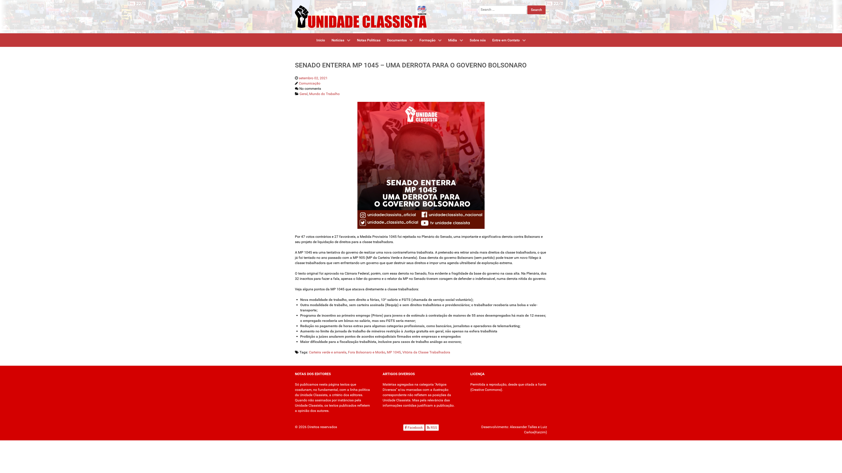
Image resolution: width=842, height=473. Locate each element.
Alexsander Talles (523, 427)
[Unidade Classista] (360, 16)
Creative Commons (486, 390)
